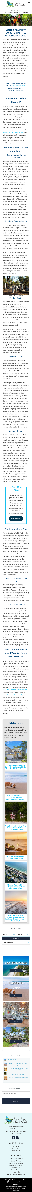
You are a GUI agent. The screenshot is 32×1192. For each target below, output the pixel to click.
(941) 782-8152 (16, 10)
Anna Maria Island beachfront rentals (15, 690)
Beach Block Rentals (16, 1163)
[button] (29, 3)
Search (16, 938)
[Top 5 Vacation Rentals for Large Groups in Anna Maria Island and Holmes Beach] (5, 1060)
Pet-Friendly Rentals (16, 1159)
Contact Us (16, 1151)
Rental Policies (16, 1170)
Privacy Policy (16, 1172)
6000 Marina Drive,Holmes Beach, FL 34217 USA (16, 1130)
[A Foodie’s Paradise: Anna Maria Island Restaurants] (5, 1069)
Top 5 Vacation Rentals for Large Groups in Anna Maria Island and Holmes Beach (15, 767)
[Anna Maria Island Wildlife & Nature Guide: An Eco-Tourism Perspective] (5, 1073)
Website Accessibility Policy (16, 1174)
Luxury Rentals (16, 1161)
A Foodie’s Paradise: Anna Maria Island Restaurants (18, 1069)
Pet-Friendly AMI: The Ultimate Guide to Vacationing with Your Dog (15, 797)
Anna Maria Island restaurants (12, 695)
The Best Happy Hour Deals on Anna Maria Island (15, 857)
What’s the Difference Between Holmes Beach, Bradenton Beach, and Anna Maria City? (15, 918)
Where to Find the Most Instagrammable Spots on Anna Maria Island (15, 887)
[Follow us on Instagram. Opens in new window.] (18, 1137)
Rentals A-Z (16, 1168)
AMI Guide (16, 1146)
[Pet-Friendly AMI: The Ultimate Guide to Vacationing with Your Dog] (5, 1064)
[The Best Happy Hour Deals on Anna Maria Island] (5, 1078)
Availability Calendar (16, 1165)
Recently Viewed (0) (23, 12)
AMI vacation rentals (19, 86)
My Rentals (9, 12)
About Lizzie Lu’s (16, 1148)
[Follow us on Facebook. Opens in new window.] (14, 1137)
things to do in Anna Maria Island (13, 132)
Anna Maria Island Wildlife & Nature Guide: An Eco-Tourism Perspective (15, 828)
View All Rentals (16, 519)
